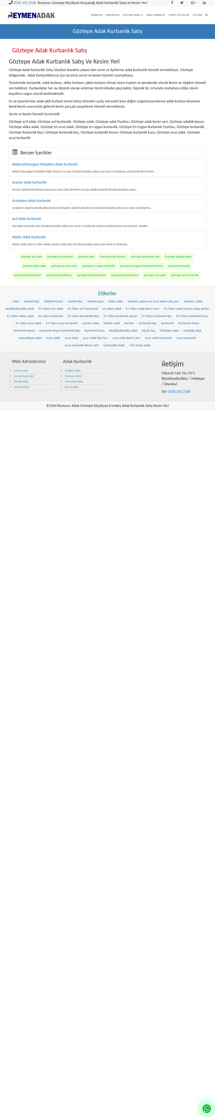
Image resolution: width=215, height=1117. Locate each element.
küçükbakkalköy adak (123, 330)
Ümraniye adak (140, 345)
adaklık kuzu (95, 301)
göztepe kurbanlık (179, 266)
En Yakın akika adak (20, 316)
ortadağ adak (192, 330)
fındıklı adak (112, 323)
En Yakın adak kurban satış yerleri (187, 309)
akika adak (115, 301)
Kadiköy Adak (72, 370)
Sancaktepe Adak (24, 376)
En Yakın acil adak (51, 309)
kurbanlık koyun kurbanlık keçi (59, 330)
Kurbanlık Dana (188, 323)
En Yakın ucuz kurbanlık (62, 323)
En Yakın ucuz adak (28, 323)
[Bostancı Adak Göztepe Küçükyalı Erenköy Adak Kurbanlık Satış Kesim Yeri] (31, 12)
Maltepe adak (169, 330)
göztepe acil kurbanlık (60, 256)
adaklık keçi (31, 301)
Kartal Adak (72, 387)
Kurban (129, 323)
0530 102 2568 (24, 3)
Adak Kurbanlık (155, 15)
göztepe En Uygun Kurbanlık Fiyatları (141, 266)
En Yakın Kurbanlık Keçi (83, 316)
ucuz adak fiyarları (95, 338)
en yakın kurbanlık (50, 316)
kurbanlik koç (148, 323)
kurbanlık (167, 323)
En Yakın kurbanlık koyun (120, 316)
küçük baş (148, 330)
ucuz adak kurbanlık (158, 338)
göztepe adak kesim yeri (145, 256)
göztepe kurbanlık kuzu (124, 275)
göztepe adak (86, 256)
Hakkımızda (112, 15)
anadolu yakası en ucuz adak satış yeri (153, 301)
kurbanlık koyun (24, 330)
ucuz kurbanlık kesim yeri (82, 345)
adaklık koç (75, 301)
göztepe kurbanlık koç (59, 275)
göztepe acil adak (31, 256)
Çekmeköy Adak (114, 345)
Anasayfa (96, 15)
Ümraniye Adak (74, 381)
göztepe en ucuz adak (64, 266)
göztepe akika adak (34, 266)
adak (16, 301)
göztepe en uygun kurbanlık (98, 266)
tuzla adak (53, 338)
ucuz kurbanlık (186, 338)
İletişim (197, 15)
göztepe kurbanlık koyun (91, 275)
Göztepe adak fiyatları (113, 256)
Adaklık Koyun (53, 301)
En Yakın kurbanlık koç (157, 316)
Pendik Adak (21, 381)
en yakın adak (112, 309)
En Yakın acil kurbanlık (83, 309)
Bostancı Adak (132, 15)
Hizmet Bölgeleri (178, 15)
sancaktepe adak (30, 338)
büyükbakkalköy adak (19, 309)
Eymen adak (21, 370)
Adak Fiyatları (22, 387)
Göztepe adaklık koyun (178, 256)
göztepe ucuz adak (155, 275)
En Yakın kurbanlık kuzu (192, 316)
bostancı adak (193, 301)
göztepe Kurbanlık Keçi (27, 275)
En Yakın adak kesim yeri (142, 309)
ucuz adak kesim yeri (126, 338)
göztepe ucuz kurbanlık (184, 275)
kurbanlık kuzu (94, 330)
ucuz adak (71, 338)
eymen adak (90, 323)
